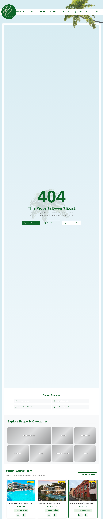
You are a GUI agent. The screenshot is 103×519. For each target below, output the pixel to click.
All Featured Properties (87, 474)
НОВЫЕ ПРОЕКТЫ (38, 11)
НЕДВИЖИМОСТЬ (18, 11)
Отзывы (53, 11)
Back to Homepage (52, 223)
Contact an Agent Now (73, 223)
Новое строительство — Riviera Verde (57, 503)
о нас (96, 11)
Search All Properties (31, 223)
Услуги (66, 11)
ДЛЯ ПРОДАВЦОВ (81, 11)
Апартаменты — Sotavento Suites (25, 503)
